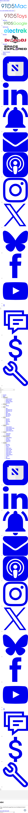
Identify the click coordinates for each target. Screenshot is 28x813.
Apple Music (9, 437)
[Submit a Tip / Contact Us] (15, 335)
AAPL (7, 446)
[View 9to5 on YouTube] (15, 707)
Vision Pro (8, 433)
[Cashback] (15, 360)
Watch (4, 425)
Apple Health (9, 429)
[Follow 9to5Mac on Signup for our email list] (15, 555)
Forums (4, 394)
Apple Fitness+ (9, 454)
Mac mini (8, 413)
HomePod (8, 440)
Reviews (8, 444)
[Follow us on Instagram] (15, 606)
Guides (4, 442)
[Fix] (15, 385)
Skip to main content (4, 0)
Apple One (8, 453)
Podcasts (5, 397)
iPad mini (8, 421)
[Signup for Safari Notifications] (15, 535)
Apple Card (8, 450)
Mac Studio (8, 414)
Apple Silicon (9, 452)
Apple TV (8, 441)
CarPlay (7, 455)
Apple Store (8, 448)
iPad (4, 417)
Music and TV (6, 436)
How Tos (8, 445)
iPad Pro (8, 418)
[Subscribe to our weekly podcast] (15, 580)
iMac (7, 412)
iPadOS (7, 424)
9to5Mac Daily (9, 401)
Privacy (4, 54)
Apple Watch (9, 426)
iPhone (4, 404)
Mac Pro (8, 416)
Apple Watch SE (9, 430)
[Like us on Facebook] (15, 682)
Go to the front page (4, 810)
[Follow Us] (4, 709)
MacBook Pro (9, 409)
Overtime (8, 402)
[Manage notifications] (25, 810)
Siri (6, 457)
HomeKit (8, 458)
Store (4, 396)
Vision (4, 432)
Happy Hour (8, 400)
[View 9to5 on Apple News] (15, 484)
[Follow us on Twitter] (15, 631)
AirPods (7, 438)
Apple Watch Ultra (10, 428)
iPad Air (7, 420)
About (4, 53)
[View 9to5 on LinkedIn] (15, 510)
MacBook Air (9, 411)
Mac (4, 407)
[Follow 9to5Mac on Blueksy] (15, 656)
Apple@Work (9, 399)
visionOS (8, 434)
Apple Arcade (9, 449)
